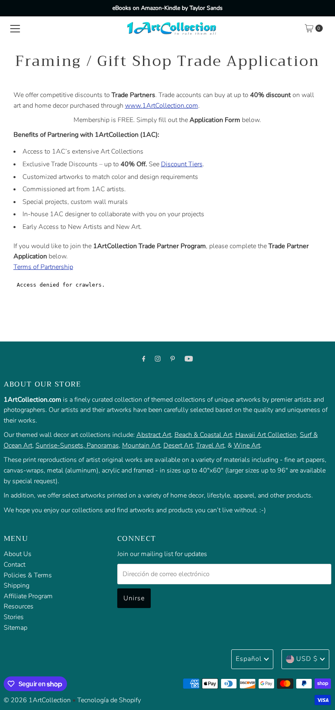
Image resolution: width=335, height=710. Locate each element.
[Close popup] (305, 522)
